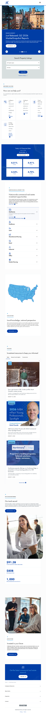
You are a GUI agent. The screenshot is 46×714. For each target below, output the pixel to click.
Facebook (20, 705)
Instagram (22, 705)
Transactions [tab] (25, 357)
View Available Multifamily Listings (16, 218)
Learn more (25, 112)
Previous (7, 51)
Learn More (11, 217)
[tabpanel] (23, 30)
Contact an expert (22, 155)
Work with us (11, 654)
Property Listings (22, 75)
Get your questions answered (10, 134)
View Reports (10, 45)
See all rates (22, 152)
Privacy (21, 711)
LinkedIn (24, 705)
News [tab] (8, 357)
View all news (22, 482)
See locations (12, 331)
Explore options (39, 115)
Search (22, 72)
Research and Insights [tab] (15, 357)
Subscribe (22, 676)
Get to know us (10, 510)
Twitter (26, 705)
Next (39, 51)
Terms (25, 711)
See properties (11, 115)
